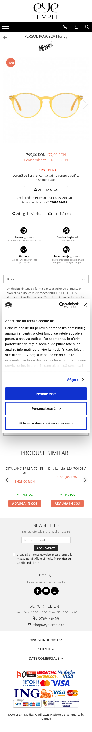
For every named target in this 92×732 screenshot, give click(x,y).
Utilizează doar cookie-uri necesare (46, 423)
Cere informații (62, 214)
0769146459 (48, 618)
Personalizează (43, 408)
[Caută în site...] (87, 26)
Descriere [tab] (13, 279)
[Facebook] (38, 591)
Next (85, 104)
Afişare (72, 379)
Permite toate (46, 394)
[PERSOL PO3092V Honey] (46, 100)
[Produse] (6, 28)
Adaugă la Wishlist (28, 214)
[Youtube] (46, 591)
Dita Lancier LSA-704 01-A (67, 468)
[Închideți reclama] (85, 305)
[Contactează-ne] (65, 26)
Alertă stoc (48, 190)
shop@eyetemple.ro (48, 624)
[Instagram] (55, 591)
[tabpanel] (46, 100)
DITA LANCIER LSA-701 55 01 (25, 470)
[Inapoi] (3, 38)
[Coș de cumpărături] (76, 26)
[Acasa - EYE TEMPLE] (46, 11)
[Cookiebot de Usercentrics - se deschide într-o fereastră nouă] (60, 305)
